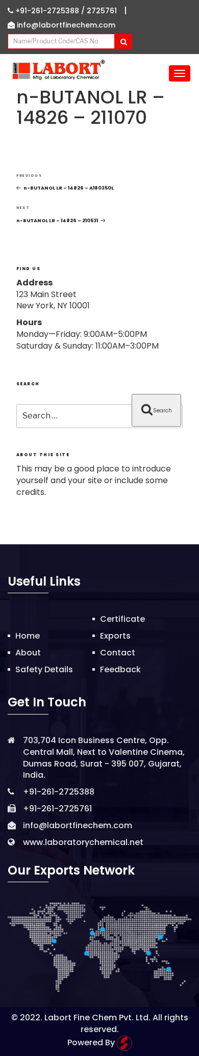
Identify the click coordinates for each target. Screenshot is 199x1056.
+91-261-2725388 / (50, 11)
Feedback (120, 669)
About (28, 652)
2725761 (102, 11)
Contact (117, 652)
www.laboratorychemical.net (83, 842)
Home (27, 636)
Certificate (122, 619)
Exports (115, 636)
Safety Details (44, 669)
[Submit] (123, 41)
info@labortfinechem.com (65, 25)
